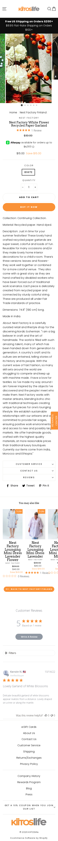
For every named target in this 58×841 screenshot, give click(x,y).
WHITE (28, 172)
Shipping (29, 751)
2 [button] (25, 105)
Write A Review (29, 636)
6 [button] (37, 105)
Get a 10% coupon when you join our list (29, 807)
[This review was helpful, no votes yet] (46, 715)
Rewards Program (29, 782)
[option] (29, 25)
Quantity (29, 180)
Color (29, 165)
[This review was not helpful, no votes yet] (52, 715)
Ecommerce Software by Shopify (29, 838)
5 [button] (34, 105)
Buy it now (29, 207)
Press (29, 794)
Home (13, 112)
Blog (29, 788)
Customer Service (29, 464)
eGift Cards (28, 727)
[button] (54, 8)
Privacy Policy (29, 764)
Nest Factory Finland (33, 112)
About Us (29, 733)
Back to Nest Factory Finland (31, 589)
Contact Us (29, 470)
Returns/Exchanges (29, 758)
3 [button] (28, 105)
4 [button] (31, 105)
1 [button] (22, 105)
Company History (29, 776)
